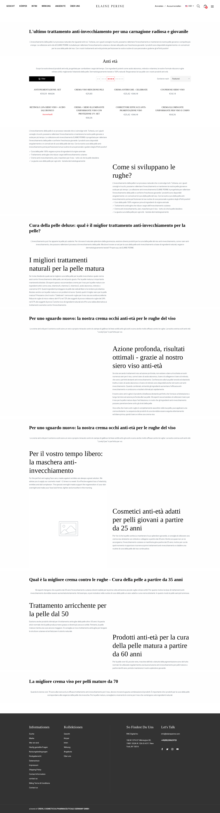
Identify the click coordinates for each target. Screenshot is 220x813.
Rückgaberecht (35, 756)
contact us (33, 779)
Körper (66, 738)
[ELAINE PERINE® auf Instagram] (172, 749)
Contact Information (37, 774)
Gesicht (67, 734)
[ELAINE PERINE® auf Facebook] (162, 749)
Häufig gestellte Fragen (38, 747)
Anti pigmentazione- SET (47, 90)
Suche (31, 734)
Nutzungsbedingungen (38, 752)
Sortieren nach (163, 79)
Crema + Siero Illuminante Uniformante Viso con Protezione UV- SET (89, 110)
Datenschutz (34, 761)
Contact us (33, 788)
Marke (31, 738)
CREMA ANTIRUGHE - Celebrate (131, 90)
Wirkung (67, 747)
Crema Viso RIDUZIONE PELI (89, 90)
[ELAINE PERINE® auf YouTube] (177, 749)
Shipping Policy (35, 770)
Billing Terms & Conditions (39, 783)
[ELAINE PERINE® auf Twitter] (167, 749)
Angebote (68, 752)
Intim (66, 743)
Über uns (67, 756)
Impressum (33, 765)
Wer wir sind (34, 743)
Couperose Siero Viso (173, 90)
